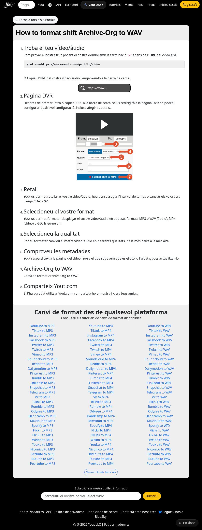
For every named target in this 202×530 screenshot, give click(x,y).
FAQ (140, 5)
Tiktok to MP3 (42, 330)
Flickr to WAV (159, 430)
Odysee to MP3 (42, 411)
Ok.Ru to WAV (159, 435)
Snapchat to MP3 (42, 387)
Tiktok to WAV (159, 330)
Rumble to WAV (159, 406)
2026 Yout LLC (90, 524)
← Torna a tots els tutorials (35, 20)
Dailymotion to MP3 (42, 368)
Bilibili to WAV (159, 402)
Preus (151, 5)
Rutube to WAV (159, 459)
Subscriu (151, 496)
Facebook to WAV (159, 340)
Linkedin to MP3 (43, 383)
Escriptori (71, 5)
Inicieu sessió (168, 5)
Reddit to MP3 (42, 364)
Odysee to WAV (159, 411)
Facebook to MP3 (42, 340)
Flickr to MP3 (42, 430)
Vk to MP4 (100, 397)
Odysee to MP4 (101, 411)
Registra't (190, 4)
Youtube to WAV (159, 326)
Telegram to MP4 (101, 392)
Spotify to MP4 (101, 425)
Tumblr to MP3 (43, 378)
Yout (41, 5)
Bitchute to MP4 (101, 454)
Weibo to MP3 (42, 440)
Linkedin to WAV (159, 383)
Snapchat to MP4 (101, 387)
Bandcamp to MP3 (42, 416)
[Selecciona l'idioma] (50, 5)
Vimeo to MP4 (101, 354)
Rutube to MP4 (101, 459)
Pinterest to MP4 (100, 373)
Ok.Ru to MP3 (42, 435)
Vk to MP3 (42, 397)
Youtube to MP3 (42, 326)
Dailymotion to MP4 (101, 368)
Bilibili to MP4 (101, 402)
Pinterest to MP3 (42, 373)
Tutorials (115, 5)
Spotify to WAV (159, 425)
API (58, 5)
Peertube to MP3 (42, 463)
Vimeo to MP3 (42, 354)
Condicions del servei (102, 512)
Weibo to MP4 (101, 440)
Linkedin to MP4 (101, 383)
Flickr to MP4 (101, 430)
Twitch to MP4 (101, 349)
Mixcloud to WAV (159, 421)
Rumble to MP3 (42, 406)
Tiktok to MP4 (101, 330)
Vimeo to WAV (159, 354)
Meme (129, 5)
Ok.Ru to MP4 (101, 435)
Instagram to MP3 (42, 335)
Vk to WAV (159, 397)
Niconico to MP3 (42, 449)
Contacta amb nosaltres (138, 512)
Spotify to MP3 (42, 425)
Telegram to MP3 (42, 392)
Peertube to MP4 (101, 463)
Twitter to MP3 (43, 345)
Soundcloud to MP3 (42, 359)
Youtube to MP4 (101, 326)
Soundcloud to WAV (159, 359)
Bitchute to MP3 (42, 454)
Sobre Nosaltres (32, 512)
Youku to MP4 (101, 444)
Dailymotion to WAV (159, 368)
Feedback (189, 522)
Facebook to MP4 (101, 340)
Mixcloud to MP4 (100, 421)
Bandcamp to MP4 (101, 416)
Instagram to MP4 (100, 335)
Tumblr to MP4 (101, 378)
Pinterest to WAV (159, 373)
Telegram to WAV (159, 392)
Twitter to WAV (159, 345)
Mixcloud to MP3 (42, 421)
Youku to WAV (159, 444)
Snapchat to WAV (159, 387)
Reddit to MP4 (100, 364)
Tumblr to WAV (159, 378)
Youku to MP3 (42, 444)
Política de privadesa (68, 512)
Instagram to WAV (159, 335)
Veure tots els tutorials (101, 472)
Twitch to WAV (159, 349)
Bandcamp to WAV (159, 416)
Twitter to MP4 (101, 345)
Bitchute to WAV (159, 454)
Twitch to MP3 (42, 349)
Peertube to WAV (159, 463)
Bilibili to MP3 (43, 402)
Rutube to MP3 (42, 459)
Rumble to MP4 (101, 406)
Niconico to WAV (159, 449)
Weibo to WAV (159, 440)
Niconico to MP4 (101, 449)
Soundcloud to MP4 (101, 359)
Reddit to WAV (159, 364)
